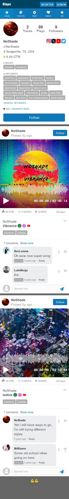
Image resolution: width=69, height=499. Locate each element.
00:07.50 (19, 260)
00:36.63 (19, 462)
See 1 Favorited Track (17, 109)
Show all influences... (15, 103)
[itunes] (24, 226)
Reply (42, 260)
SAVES (26, 211)
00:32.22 (19, 280)
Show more (26, 243)
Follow (34, 118)
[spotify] (19, 226)
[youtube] (29, 226)
